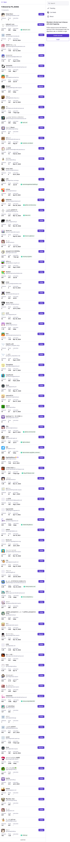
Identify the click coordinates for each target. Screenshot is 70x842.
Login (58, 39)
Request (41, 24)
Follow (41, 14)
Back (5, 2)
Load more (22, 839)
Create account (58, 35)
